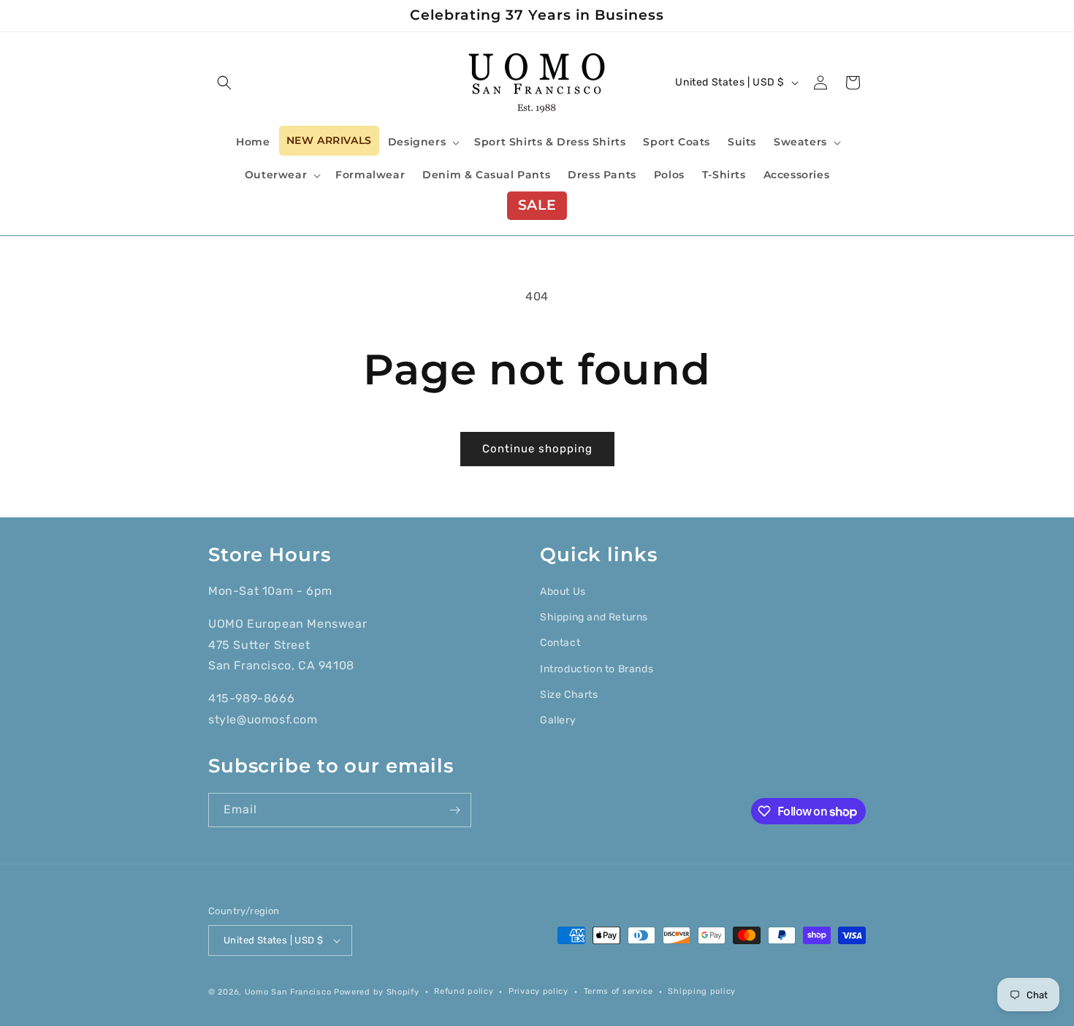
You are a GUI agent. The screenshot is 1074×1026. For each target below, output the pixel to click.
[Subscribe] (454, 810)
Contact (560, 643)
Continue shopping (537, 448)
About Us (563, 591)
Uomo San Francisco (288, 992)
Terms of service (618, 991)
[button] (224, 82)
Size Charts (569, 694)
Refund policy (463, 991)
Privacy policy (538, 991)
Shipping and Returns (594, 617)
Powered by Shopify (376, 992)
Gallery (558, 720)
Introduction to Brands (596, 669)
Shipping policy (702, 991)
